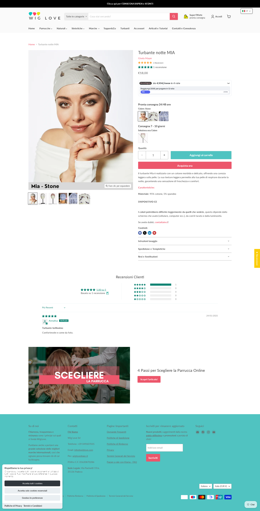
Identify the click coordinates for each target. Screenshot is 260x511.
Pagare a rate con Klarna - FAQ (122, 462)
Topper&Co (110, 28)
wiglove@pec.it (80, 456)
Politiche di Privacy (13, 506)
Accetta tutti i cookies (32, 483)
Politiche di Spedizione (118, 437)
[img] (49, 316)
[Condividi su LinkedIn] (149, 233)
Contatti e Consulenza (184, 28)
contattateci (161, 222)
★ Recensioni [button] (257, 258)
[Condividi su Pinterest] (154, 233)
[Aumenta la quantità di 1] (164, 155)
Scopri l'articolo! (149, 379)
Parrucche (45, 28)
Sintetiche (77, 28)
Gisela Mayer (145, 58)
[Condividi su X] (145, 233)
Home (31, 28)
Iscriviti (153, 457)
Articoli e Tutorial (158, 28)
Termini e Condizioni (32, 506)
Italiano (204, 486)
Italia (221, 486)
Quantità (142, 148)
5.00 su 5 (101, 289)
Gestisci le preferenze (32, 498)
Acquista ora (184, 165)
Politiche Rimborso (75, 496)
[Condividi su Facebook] (140, 233)
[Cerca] (174, 16)
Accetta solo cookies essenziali (32, 490)
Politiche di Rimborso (117, 444)
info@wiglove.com (83, 450)
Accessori (139, 28)
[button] (145, 67)
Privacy (110, 450)
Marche (93, 28)
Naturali (61, 28)
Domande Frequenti (116, 431)
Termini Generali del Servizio (121, 456)
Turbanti (124, 28)
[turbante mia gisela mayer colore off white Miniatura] (84, 199)
